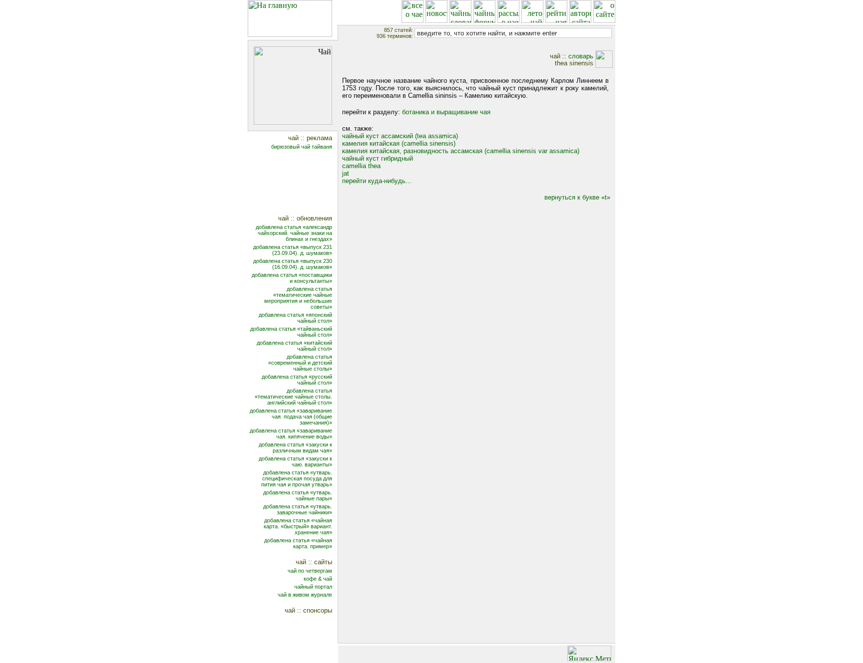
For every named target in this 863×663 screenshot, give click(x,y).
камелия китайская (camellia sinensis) (398, 143)
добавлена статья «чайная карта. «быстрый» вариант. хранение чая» (298, 526)
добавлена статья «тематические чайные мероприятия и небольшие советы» (298, 298)
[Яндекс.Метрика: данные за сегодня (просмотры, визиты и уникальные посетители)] (589, 653)
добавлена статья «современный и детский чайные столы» (300, 363)
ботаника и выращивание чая (446, 112)
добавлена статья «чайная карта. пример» (298, 543)
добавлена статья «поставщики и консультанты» (292, 278)
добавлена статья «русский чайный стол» (297, 380)
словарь (580, 56)
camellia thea (361, 166)
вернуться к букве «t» (577, 197)
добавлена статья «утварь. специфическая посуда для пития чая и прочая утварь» (296, 478)
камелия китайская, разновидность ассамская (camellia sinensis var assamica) (460, 151)
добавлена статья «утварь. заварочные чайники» (297, 509)
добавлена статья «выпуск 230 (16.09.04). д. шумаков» (292, 264)
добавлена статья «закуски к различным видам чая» (295, 447)
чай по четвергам (310, 571)
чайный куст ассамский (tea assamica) (400, 136)
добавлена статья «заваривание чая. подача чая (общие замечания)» (291, 417)
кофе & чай (318, 579)
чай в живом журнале (305, 595)
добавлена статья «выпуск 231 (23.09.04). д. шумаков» (292, 250)
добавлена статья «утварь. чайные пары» (297, 495)
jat (345, 173)
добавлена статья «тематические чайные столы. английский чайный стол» (293, 397)
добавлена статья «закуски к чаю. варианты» (295, 461)
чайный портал (313, 587)
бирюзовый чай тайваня (301, 147)
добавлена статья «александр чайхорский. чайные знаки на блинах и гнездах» (294, 233)
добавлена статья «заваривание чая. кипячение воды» (291, 434)
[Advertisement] (299, 183)
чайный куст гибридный (377, 158)
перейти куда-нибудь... (377, 181)
